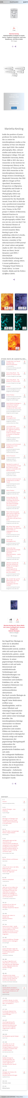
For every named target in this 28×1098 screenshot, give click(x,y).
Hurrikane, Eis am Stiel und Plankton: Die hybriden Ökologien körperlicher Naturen (10, 906)
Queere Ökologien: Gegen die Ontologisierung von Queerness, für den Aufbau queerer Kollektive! (10, 951)
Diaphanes (14, 2)
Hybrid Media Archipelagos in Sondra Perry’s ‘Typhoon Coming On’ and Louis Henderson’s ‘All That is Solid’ (13, 405)
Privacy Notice (19, 1096)
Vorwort (8, 386)
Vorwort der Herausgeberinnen (11, 417)
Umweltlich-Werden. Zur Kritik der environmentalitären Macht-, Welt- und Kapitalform (10, 1002)
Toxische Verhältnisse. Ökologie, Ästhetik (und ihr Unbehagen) (10, 940)
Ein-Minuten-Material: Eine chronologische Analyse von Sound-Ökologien (9, 1013)
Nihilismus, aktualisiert (8, 879)
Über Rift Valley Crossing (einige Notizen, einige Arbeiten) (10, 832)
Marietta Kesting (14, 34)
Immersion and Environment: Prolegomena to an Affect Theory (13, 480)
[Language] (25, 2)
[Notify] (13, 46)
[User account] (23, 2)
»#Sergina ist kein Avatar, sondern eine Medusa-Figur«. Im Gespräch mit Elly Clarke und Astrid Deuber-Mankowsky (10, 977)
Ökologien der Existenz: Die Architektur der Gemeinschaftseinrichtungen (9, 1073)
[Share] (15, 46)
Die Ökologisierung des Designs (10, 1036)
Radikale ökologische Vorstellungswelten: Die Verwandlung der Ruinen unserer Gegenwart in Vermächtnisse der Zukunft (9, 1061)
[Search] (2, 2)
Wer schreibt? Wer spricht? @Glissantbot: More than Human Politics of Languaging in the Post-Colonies (13, 582)
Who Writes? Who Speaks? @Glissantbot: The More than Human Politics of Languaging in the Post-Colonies (13, 530)
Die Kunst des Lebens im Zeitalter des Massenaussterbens (8, 917)
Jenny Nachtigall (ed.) (13, 627)
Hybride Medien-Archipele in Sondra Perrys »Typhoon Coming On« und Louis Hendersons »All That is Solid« (10, 990)
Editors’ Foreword (10, 456)
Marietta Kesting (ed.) (10, 625)
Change (14, 108)
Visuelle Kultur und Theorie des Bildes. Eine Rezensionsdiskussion (13, 363)
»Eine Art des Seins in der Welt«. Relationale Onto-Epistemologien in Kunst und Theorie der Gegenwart (10, 869)
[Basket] (26, 2)
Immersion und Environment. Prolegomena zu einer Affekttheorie (13, 446)
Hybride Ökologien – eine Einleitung (8, 810)
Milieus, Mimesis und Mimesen (10, 859)
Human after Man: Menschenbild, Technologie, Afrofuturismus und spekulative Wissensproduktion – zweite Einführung (13, 552)
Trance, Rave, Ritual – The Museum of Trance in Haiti (13, 374)
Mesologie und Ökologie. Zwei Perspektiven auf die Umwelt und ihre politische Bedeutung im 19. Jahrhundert (10, 821)
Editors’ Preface (10, 395)
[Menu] (1, 2)
